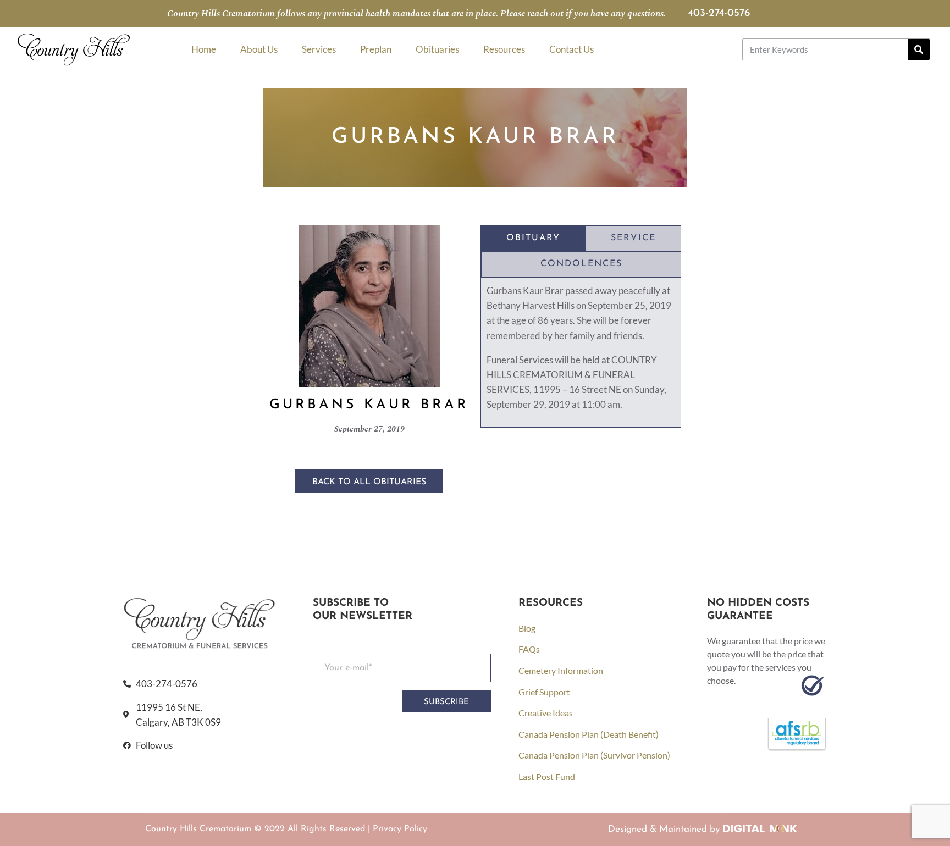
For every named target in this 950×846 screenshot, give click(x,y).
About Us (259, 49)
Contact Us (571, 49)
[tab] (533, 238)
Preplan (375, 49)
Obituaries (437, 49)
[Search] (919, 49)
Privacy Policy (400, 829)
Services (319, 49)
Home (203, 49)
